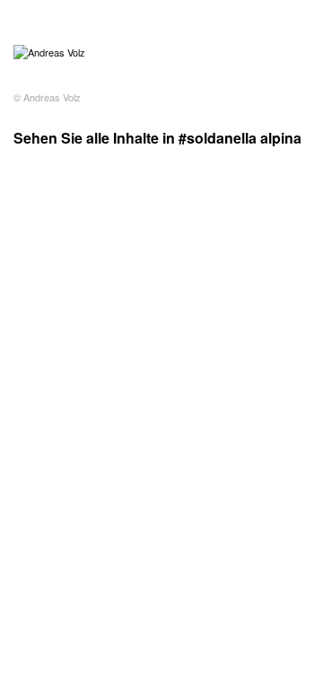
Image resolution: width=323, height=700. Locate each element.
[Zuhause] (49, 52)
